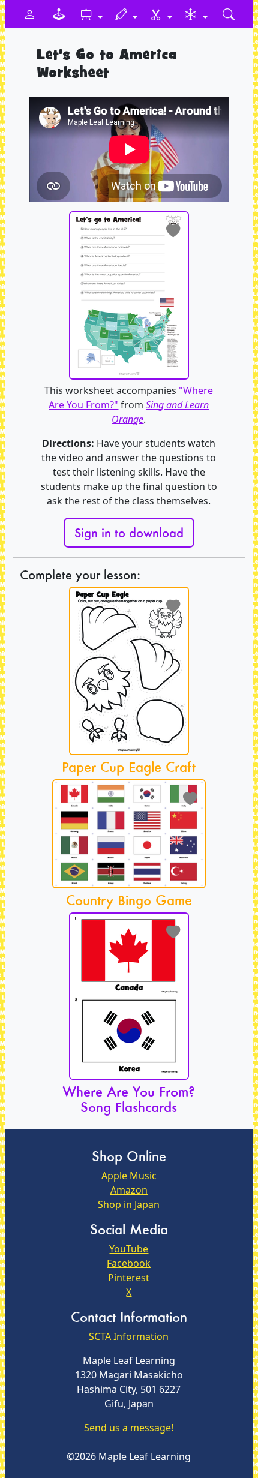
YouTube (128, 1248)
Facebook (129, 1263)
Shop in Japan (129, 1204)
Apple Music (129, 1175)
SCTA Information (129, 1336)
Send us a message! (128, 1427)
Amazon (129, 1190)
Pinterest (128, 1277)
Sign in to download (129, 532)
